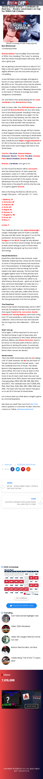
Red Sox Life (24, 769)
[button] (12, 469)
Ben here (34, 404)
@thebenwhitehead (25, 409)
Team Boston (23, 771)
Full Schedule (21, 598)
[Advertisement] (21, 437)
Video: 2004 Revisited (20, 626)
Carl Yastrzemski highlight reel (24, 615)
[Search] (40, 3)
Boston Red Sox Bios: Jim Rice (24, 647)
